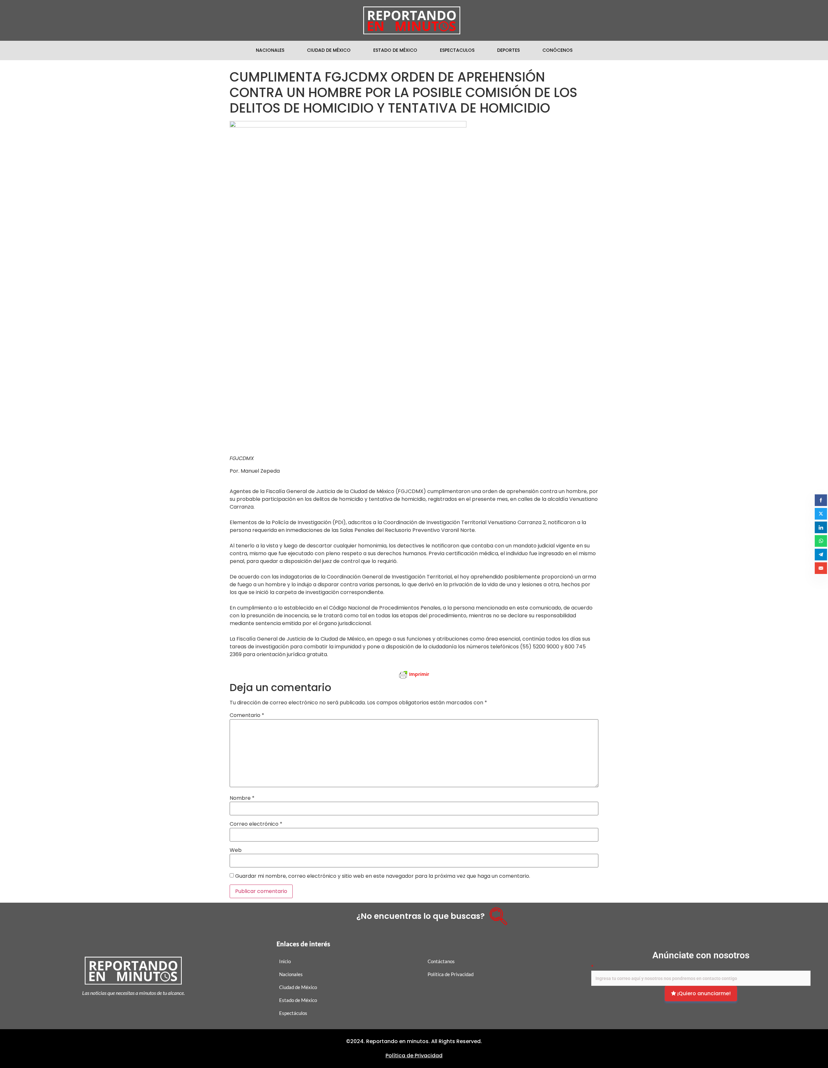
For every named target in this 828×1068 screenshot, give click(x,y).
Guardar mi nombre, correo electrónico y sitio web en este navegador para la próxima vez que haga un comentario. (382, 876)
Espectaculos (457, 50)
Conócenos (557, 50)
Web (236, 850)
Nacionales (270, 50)
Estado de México (395, 50)
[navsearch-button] (496, 914)
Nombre (242, 798)
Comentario (247, 715)
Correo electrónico (256, 824)
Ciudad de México (329, 50)
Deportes (508, 50)
